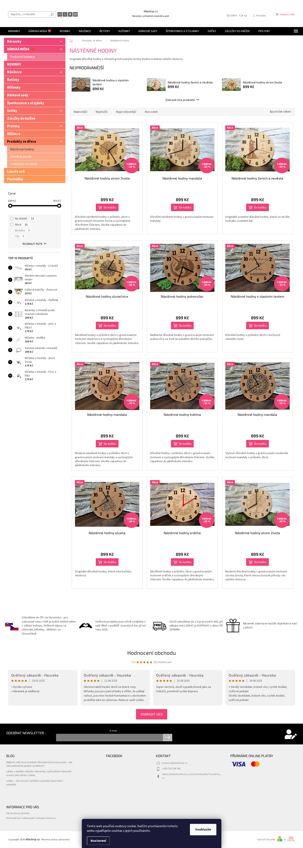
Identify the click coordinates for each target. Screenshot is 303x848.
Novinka (22, 230)
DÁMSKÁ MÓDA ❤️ (20, 49)
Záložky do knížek (21, 118)
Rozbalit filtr (32, 244)
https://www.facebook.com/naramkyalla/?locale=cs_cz (191, 776)
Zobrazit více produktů (180, 100)
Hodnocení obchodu (151, 652)
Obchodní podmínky (18, 813)
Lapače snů (16, 171)
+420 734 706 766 (171, 768)
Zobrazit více (151, 714)
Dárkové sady (17, 95)
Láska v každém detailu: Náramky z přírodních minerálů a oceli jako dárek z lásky (38, 773)
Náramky (14, 41)
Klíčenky (14, 87)
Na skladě (24, 219)
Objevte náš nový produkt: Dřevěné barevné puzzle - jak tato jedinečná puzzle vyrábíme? (39, 763)
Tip (19, 236)
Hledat (52, 14)
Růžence (13, 133)
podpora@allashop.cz (174, 763)
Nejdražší (101, 112)
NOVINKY (14, 64)
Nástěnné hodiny (22, 149)
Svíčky (12, 110)
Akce (21, 225)
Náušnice (14, 72)
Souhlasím (203, 829)
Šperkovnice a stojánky (25, 103)
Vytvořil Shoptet (266, 839)
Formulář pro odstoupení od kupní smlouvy (31, 818)
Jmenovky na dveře (23, 164)
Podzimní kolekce (22, 56)
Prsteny (13, 126)
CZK (241, 15)
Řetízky (13, 79)
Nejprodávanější (126, 112)
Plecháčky (15, 179)
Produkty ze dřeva (21, 141)
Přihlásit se (167, 737)
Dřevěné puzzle (20, 156)
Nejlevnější (80, 112)
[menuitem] (14, 31)
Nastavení (98, 840)
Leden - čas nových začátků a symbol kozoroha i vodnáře (34, 782)
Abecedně (151, 112)
